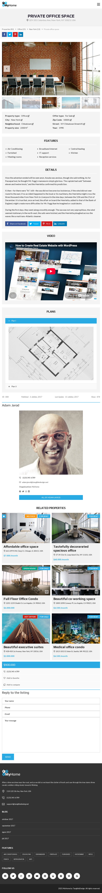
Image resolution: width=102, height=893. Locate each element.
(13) (34, 29)
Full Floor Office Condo (21, 599)
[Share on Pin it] (15, 34)
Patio (91, 854)
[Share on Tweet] (9, 34)
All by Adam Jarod (51, 497)
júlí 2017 (5, 838)
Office (24, 115)
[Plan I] (51, 353)
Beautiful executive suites (24, 647)
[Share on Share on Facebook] (4, 34)
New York (16, 119)
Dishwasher (40, 854)
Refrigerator (19, 859)
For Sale (69, 115)
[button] (95, 68)
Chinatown (26, 123)
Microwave (79, 854)
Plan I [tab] (13, 321)
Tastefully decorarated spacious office (71, 548)
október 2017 (7, 819)
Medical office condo (68, 647)
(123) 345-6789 (12, 671)
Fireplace (53, 854)
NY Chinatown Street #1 (72, 123)
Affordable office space (21, 546)
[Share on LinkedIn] (20, 34)
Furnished (66, 854)
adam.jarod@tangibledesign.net (35, 482)
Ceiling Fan (26, 854)
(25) (21, 29)
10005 (66, 119)
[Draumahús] (8, 4)
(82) (8, 29)
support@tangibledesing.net (18, 804)
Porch (6, 859)
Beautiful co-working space (74, 599)
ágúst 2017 (6, 832)
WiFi (30, 859)
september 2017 (8, 826)
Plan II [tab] (14, 386)
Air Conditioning (10, 854)
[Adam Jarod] (51, 442)
